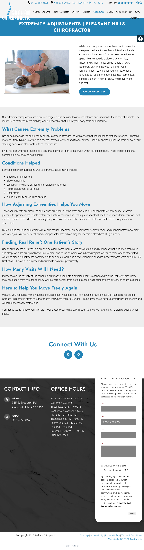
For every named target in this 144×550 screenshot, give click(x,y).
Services (98, 11)
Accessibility (97, 535)
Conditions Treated (119, 11)
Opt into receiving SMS (115, 465)
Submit (132, 513)
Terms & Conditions (131, 535)
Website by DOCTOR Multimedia (125, 539)
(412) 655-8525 (39, 2)
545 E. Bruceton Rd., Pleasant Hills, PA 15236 (78, 2)
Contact (135, 17)
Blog (137, 11)
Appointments (81, 11)
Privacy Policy (123, 503)
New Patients (61, 11)
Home (36, 11)
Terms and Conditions (111, 506)
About (46, 11)
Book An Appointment (95, 91)
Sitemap (84, 535)
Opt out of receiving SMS (116, 470)
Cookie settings (72, 546)
